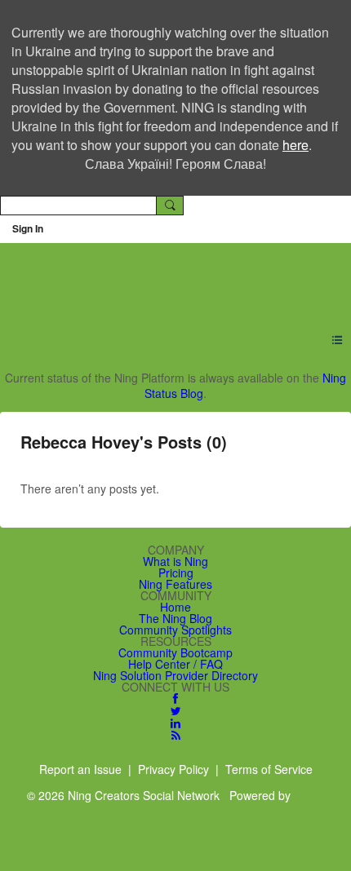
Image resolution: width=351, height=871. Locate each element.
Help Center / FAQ (175, 664)
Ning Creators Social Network (166, 278)
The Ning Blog (175, 618)
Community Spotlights (175, 629)
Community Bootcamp (175, 652)
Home (175, 607)
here (295, 144)
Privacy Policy (173, 769)
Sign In (27, 228)
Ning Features (175, 584)
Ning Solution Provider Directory (175, 675)
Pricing (175, 572)
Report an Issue (80, 769)
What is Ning (175, 561)
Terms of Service (269, 769)
